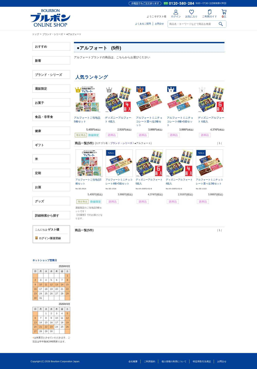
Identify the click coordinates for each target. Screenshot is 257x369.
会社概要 (133, 361)
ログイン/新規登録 (50, 238)
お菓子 (39, 102)
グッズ (39, 201)
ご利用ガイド (209, 16)
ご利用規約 (149, 361)
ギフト (39, 144)
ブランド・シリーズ (53, 34)
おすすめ (41, 46)
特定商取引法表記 (202, 361)
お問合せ (159, 23)
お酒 (38, 187)
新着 (38, 60)
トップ (35, 34)
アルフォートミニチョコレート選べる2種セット (149, 121)
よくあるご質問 (143, 23)
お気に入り (191, 16)
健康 (38, 130)
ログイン (176, 16)
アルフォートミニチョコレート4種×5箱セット (180, 121)
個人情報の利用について (174, 361)
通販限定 (41, 88)
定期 (38, 173)
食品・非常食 (44, 116)
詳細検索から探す (47, 215)
